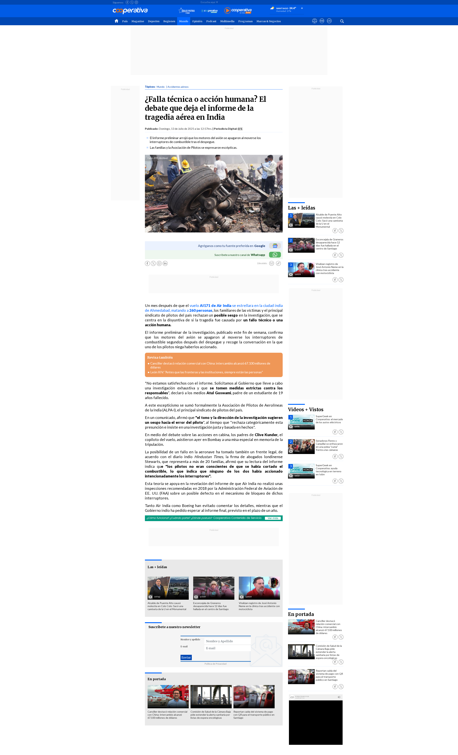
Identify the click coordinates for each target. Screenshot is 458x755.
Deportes (153, 21)
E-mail (184, 646)
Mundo (183, 21)
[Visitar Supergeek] (329, 24)
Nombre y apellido (190, 639)
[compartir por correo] (271, 263)
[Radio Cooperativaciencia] (209, 10)
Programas (245, 21)
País (125, 21)
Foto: (150, 158)
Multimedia (227, 21)
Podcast (211, 21)
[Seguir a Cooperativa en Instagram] (136, 2)
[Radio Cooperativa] (238, 10)
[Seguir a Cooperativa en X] (132, 2)
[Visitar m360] (322, 24)
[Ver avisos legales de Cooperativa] (314, 24)
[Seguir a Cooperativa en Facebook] (127, 2)
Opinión (197, 21)
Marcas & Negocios (269, 21)
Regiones (169, 21)
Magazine (137, 21)
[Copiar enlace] (278, 263)
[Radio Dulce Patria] (186, 11)
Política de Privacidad (215, 663)
